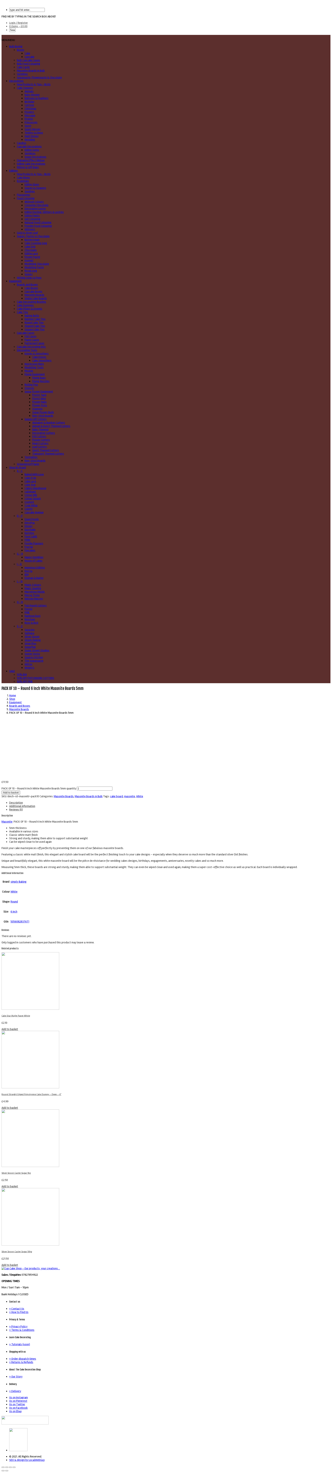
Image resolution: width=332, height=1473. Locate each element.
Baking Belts (32, 315)
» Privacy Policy (18, 1326)
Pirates (29, 119)
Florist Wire (39, 398)
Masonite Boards (34, 295)
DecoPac (30, 522)
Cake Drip (30, 246)
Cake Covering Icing (36, 243)
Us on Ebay (15, 1411)
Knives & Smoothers (37, 353)
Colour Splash (33, 498)
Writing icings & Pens (29, 277)
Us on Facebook (18, 1408)
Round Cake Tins (34, 322)
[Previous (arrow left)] (3, 1470)
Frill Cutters (39, 436)
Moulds (29, 371)
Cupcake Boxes (33, 291)
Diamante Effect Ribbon (31, 160)
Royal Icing (31, 270)
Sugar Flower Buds (43, 412)
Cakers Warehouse (35, 488)
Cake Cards (23, 67)
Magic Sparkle (33, 588)
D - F (20, 516)
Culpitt (29, 509)
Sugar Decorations (35, 157)
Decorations (16, 81)
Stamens (37, 409)
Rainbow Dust (33, 616)
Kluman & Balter (34, 578)
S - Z (20, 626)
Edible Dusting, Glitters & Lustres (44, 212)
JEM (27, 574)
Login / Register (18, 23)
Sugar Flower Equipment (39, 391)
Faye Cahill (31, 536)
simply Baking (19, 881)
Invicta (28, 571)
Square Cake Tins (35, 329)
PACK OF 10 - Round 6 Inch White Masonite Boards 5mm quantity (39, 788)
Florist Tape (39, 395)
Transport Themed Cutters (48, 453)
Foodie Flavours (34, 543)
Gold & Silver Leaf (27, 233)
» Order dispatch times (22, 1358)
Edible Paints (32, 215)
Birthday (29, 101)
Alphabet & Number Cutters (48, 422)
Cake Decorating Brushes (31, 302)
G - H (20, 553)
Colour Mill (31, 495)
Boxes (20, 50)
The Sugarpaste (34, 660)
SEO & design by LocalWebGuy (27, 1460)
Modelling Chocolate (37, 264)
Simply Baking (33, 640)
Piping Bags (39, 377)
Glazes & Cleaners (35, 188)
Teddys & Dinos (34, 132)
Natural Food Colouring (38, 222)
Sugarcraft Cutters (36, 419)
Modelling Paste (34, 267)
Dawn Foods (32, 519)
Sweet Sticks (32, 654)
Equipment (15, 281)
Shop (12, 699)
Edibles (13, 170)
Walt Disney (32, 136)
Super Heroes (33, 129)
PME (27, 612)
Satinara (29, 633)
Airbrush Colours (34, 201)
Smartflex (30, 643)
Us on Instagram (18, 1397)
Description (16, 802)
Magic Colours (33, 585)
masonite (129, 796)
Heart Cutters (40, 443)
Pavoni (28, 609)
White (139, 796)
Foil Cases (31, 336)
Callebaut (30, 491)
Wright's (29, 667)
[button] (8, 40)
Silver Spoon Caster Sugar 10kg (17, 1251)
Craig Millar (31, 505)
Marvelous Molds (35, 591)
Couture (29, 502)
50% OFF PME (25, 681)
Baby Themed (40, 429)
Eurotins (29, 533)
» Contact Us (16, 1308)
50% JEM (22, 674)
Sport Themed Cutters (45, 450)
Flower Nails (39, 402)
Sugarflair (30, 647)
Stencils (29, 388)
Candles (21, 143)
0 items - (18, 26)
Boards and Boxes (27, 284)
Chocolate (31, 250)
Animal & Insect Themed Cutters (51, 426)
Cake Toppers (25, 88)
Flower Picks (39, 405)
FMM (27, 540)
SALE (12, 671)
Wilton (28, 664)
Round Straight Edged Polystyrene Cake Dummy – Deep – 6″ (31, 1094)
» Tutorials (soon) (19, 1344)
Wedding (30, 139)
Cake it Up (30, 478)
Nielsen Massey (34, 598)
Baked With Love (34, 474)
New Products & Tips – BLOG (34, 84)
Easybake (30, 529)
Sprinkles (22, 74)
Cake (27, 53)
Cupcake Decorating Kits (31, 346)
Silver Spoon (32, 636)
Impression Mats (34, 364)
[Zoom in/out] (14, 1467)
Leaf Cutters (39, 446)
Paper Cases (32, 340)
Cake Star (30, 484)
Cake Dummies (25, 305)
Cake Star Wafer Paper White (16, 1015)
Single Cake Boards (36, 298)
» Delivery (15, 1391)
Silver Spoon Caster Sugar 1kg (16, 1173)
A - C (20, 471)
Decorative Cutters (43, 433)
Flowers (29, 112)
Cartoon (29, 105)
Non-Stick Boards (42, 415)
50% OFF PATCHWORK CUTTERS (35, 678)
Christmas (30, 108)
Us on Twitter (17, 1404)
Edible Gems (32, 150)
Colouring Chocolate (36, 205)
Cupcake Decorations (29, 146)
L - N (19, 581)
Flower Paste (32, 257)
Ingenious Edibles (35, 567)
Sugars (29, 274)
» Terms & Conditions (21, 1330)
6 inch (14, 911)
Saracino (30, 629)
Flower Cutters (41, 440)
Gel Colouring (32, 219)
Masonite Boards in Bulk (31, 70)
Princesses (31, 122)
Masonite (7, 821)
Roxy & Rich (31, 623)
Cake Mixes (23, 177)
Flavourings (23, 195)
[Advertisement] (166, 744)
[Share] (6, 1467)
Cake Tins (22, 312)
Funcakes (30, 550)
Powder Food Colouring (38, 226)
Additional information (22, 806)
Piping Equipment (35, 374)
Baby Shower (32, 94)
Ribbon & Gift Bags (28, 167)
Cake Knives (39, 357)
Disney (28, 526)
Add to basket (11, 792)
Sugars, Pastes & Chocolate (33, 236)
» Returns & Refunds (21, 1362)
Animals (29, 91)
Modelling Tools (34, 367)
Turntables (31, 457)
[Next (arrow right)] (6, 1470)
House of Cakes (33, 560)
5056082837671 (20, 921)
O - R (20, 602)
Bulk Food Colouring (28, 63)
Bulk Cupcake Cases (28, 60)
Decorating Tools (27, 350)
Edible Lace (31, 253)
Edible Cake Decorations (31, 163)
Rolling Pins (31, 384)
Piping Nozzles (41, 381)
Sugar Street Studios (37, 650)
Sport (28, 126)
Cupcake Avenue (34, 512)
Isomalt (29, 260)
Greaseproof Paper (28, 464)
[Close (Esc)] (3, 1467)
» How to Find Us (18, 1312)
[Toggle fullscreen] (10, 1467)
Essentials (23, 181)
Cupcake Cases (25, 333)
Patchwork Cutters (36, 605)
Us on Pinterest (18, 1401)
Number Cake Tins (35, 319)
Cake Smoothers (41, 360)
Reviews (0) (16, 809)
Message (30, 115)
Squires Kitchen (34, 657)
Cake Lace (30, 481)
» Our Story (15, 1376)
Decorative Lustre (35, 208)
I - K (19, 564)
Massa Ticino (32, 595)
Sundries (30, 191)
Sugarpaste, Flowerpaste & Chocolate (39, 77)
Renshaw (30, 619)
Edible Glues (32, 184)
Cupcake (29, 56)
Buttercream (32, 239)
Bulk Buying (15, 46)
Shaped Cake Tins (35, 326)
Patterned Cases (34, 343)
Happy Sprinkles (34, 557)
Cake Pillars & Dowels (29, 308)
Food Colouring (26, 198)
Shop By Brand (17, 467)
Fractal (29, 547)
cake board (116, 796)
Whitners (30, 229)
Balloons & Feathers (36, 98)
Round (14, 901)
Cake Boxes (31, 288)
